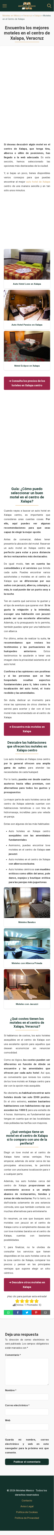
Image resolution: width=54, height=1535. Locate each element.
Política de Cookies (27, 1512)
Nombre (10, 1390)
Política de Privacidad (27, 1517)
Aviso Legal (27, 1506)
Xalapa (37, 15)
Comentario (13, 1354)
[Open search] (49, 6)
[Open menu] (5, 6)
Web (7, 1420)
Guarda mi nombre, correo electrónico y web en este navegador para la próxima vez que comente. (27, 1446)
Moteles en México (12, 15)
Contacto (27, 1500)
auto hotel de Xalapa (38, 181)
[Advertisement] (29, 95)
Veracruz (27, 15)
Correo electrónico (17, 1405)
